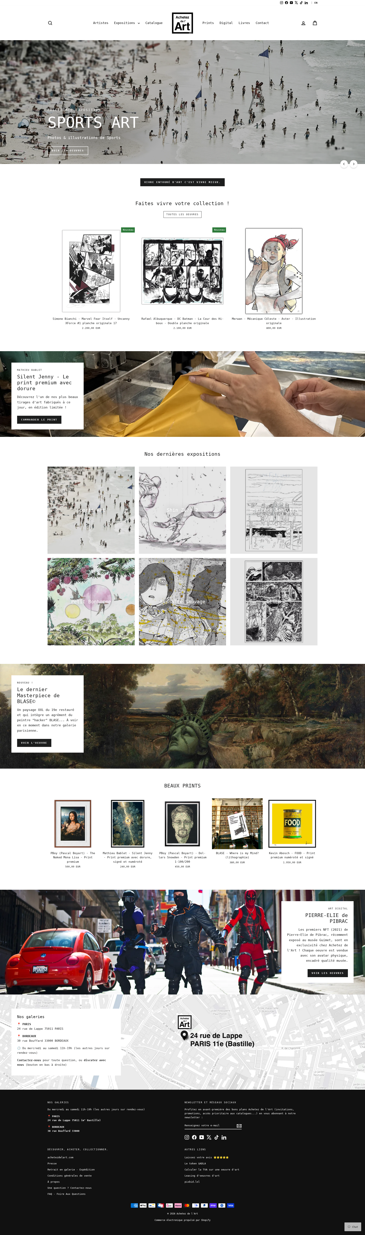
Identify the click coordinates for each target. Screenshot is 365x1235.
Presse (52, 1163)
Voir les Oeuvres (328, 973)
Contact (262, 23)
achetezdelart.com (60, 1157)
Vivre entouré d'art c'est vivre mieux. (182, 182)
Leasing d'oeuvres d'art (202, 1175)
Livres (244, 23)
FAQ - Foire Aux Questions (67, 1194)
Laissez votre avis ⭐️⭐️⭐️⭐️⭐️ (207, 1157)
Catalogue (154, 23)
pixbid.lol (192, 1181)
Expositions (125, 23)
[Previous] (344, 164)
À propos (54, 1181)
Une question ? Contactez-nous (70, 1187)
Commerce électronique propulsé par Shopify (182, 1220)
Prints (208, 23)
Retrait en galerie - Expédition (71, 1169)
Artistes (100, 23)
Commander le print (39, 419)
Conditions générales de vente (70, 1175)
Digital (226, 23)
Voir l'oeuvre (34, 742)
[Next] (353, 164)
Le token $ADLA (195, 1163)
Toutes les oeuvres (182, 214)
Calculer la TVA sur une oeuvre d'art (212, 1169)
